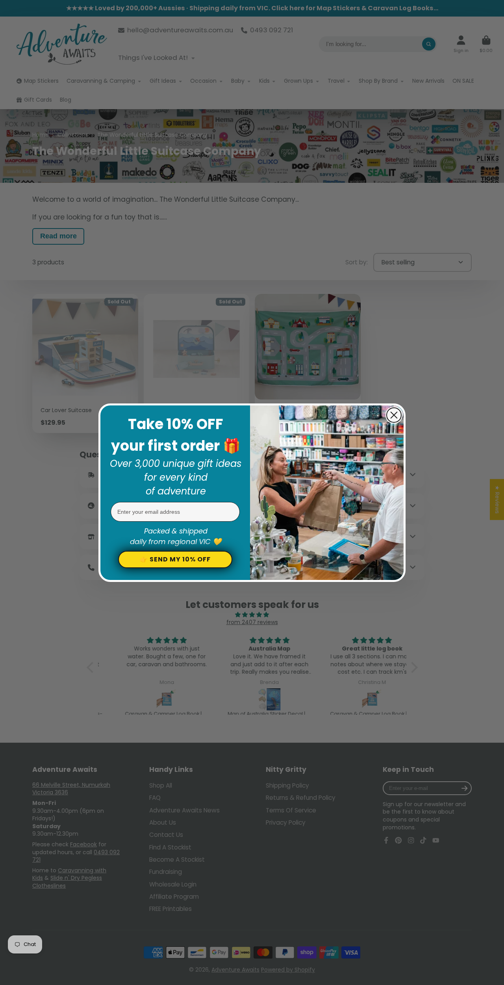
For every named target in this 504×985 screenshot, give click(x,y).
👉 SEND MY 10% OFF (175, 559)
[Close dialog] (394, 415)
